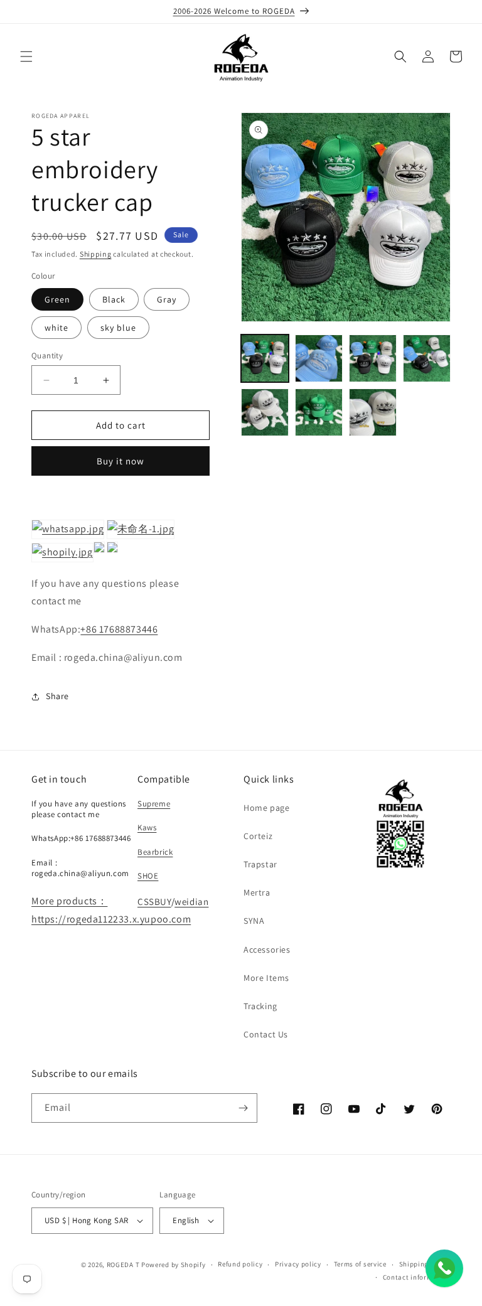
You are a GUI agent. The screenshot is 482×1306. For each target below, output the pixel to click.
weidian (191, 901)
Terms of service (360, 1264)
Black (114, 299)
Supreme (153, 803)
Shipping (96, 254)
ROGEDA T (123, 1264)
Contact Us (266, 1034)
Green (57, 299)
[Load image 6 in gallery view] (319, 412)
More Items (266, 977)
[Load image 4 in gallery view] (427, 358)
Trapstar (260, 864)
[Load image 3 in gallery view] (373, 358)
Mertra (257, 892)
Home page (266, 807)
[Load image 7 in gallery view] (373, 412)
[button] (26, 56)
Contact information (417, 1277)
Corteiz (258, 836)
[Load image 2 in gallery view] (319, 358)
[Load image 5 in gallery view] (265, 412)
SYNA (254, 920)
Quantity (47, 355)
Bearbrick (155, 852)
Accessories (267, 949)
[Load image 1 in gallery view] (265, 358)
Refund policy (240, 1264)
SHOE (147, 875)
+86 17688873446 (119, 629)
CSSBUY (154, 901)
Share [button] (57, 696)
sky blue (118, 327)
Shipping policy (425, 1264)
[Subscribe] (243, 1108)
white (56, 327)
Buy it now (120, 461)
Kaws (146, 827)
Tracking (260, 1006)
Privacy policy (298, 1264)
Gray (166, 299)
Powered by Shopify (173, 1264)
